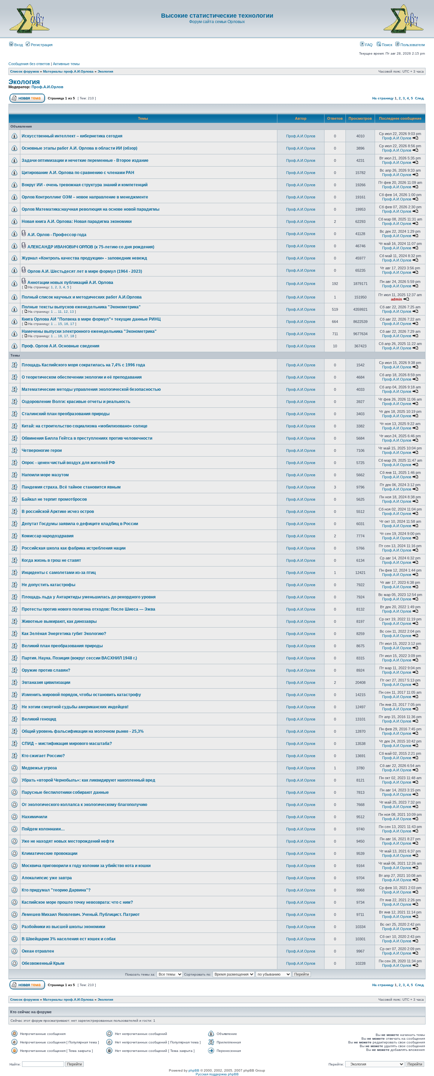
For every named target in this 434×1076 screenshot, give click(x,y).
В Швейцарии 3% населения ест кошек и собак (69, 939)
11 (60, 311)
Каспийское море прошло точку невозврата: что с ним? (77, 902)
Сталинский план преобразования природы (66, 413)
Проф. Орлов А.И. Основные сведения (60, 346)
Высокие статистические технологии (217, 15)
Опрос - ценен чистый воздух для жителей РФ (68, 462)
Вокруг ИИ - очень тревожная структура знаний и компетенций (84, 184)
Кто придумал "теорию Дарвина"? (56, 890)
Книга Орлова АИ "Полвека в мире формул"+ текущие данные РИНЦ (91, 319)
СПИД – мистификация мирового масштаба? (67, 743)
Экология (105, 71)
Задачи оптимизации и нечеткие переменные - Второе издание (85, 160)
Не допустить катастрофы (48, 584)
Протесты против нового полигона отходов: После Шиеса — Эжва (88, 609)
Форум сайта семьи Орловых (217, 21)
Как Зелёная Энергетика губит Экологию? (64, 633)
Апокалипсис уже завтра (47, 878)
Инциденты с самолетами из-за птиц (59, 572)
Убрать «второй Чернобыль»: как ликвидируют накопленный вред (88, 780)
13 (72, 311)
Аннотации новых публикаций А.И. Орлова (70, 282)
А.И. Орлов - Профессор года (56, 234)
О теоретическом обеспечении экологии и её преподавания (82, 377)
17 (72, 324)
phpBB (194, 1070)
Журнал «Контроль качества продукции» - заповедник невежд (84, 258)
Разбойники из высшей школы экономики (63, 926)
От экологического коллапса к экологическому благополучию (84, 804)
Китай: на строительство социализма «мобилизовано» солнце (84, 426)
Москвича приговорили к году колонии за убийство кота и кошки (86, 865)
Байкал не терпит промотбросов (54, 499)
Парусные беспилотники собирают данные (65, 792)
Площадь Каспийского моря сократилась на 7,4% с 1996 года (83, 365)
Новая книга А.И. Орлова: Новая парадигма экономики (77, 221)
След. (420, 98)
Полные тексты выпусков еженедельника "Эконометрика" (81, 307)
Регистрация (41, 45)
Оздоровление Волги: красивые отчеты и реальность (76, 401)
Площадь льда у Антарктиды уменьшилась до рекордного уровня (89, 597)
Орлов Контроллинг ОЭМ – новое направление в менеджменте (85, 197)
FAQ (368, 45)
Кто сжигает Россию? (43, 755)
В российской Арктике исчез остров (58, 511)
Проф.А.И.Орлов (47, 87)
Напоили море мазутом (45, 475)
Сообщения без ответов (29, 64)
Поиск (386, 45)
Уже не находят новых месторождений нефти (68, 841)
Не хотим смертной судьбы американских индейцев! (75, 707)
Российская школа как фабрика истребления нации (73, 548)
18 (72, 336)
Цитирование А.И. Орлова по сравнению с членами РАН (78, 172)
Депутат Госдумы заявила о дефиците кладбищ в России (80, 523)
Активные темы (66, 64)
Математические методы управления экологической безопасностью (91, 389)
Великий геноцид (39, 719)
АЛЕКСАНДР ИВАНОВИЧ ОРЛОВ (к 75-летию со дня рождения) (90, 247)
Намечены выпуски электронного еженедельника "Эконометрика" (89, 331)
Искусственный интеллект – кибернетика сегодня (72, 136)
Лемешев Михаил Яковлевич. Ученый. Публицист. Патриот (81, 914)
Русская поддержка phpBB (217, 1074)
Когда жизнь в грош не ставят (51, 560)
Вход (18, 45)
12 (66, 311)
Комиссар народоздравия (48, 536)
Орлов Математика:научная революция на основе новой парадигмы (90, 209)
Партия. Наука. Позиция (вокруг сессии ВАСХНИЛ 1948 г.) (79, 658)
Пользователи (412, 45)
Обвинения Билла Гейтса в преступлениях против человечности (87, 438)
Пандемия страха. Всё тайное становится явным (71, 487)
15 (60, 324)
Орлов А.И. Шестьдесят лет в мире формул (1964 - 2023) (84, 271)
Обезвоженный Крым (43, 963)
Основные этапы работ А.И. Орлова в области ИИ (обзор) (79, 148)
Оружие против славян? (46, 670)
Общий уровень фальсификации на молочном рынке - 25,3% (83, 731)
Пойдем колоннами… (43, 829)
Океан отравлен (38, 951)
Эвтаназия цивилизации (46, 682)
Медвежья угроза (39, 768)
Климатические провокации (49, 853)
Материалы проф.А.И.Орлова (68, 71)
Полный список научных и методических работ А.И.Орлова (82, 297)
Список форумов (24, 71)
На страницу (383, 98)
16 (66, 324)
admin (396, 299)
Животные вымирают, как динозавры (59, 621)
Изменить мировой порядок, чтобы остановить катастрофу (81, 694)
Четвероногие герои (42, 450)
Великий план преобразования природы (62, 645)
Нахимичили (34, 816)
